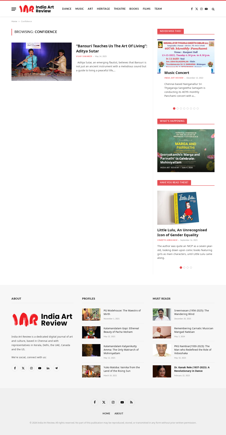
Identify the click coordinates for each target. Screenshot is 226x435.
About (119, 414)
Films (147, 9)
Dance (67, 9)
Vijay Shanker (84, 56)
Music (79, 9)
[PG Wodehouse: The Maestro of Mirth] (91, 314)
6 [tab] (191, 108)
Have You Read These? (174, 182)
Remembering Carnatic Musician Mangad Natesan (193, 330)
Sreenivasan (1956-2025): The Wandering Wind (191, 312)
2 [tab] (177, 108)
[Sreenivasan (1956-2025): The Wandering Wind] (162, 314)
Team (158, 9)
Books (134, 9)
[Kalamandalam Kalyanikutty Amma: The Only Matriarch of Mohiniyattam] (91, 350)
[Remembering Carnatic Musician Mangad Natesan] (162, 332)
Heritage (103, 9)
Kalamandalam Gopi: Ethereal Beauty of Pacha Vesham (121, 330)
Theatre (120, 9)
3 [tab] (181, 108)
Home (14, 21)
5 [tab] (187, 108)
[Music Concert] (186, 56)
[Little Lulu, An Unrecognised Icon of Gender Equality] (186, 208)
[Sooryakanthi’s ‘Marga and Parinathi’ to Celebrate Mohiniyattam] (186, 150)
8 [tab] (197, 108)
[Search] (213, 9)
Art (90, 9)
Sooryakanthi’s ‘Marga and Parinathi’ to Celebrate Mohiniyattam (180, 158)
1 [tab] (174, 108)
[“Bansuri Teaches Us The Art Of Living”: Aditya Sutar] (41, 62)
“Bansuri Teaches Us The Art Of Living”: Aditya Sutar (111, 48)
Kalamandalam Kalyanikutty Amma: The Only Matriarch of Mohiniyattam (121, 349)
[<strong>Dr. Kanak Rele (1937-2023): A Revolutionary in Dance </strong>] (162, 371)
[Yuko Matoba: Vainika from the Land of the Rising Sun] (91, 371)
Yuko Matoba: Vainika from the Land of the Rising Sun (122, 369)
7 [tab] (194, 108)
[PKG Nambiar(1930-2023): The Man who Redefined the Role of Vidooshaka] (162, 350)
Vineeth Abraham (167, 240)
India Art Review (173, 78)
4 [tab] (184, 108)
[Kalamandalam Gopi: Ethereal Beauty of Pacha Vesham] (91, 332)
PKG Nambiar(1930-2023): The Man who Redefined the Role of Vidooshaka (192, 349)
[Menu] (13, 9)
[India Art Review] (36, 9)
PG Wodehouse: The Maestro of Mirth (122, 312)
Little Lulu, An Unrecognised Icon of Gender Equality (182, 232)
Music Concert (176, 72)
